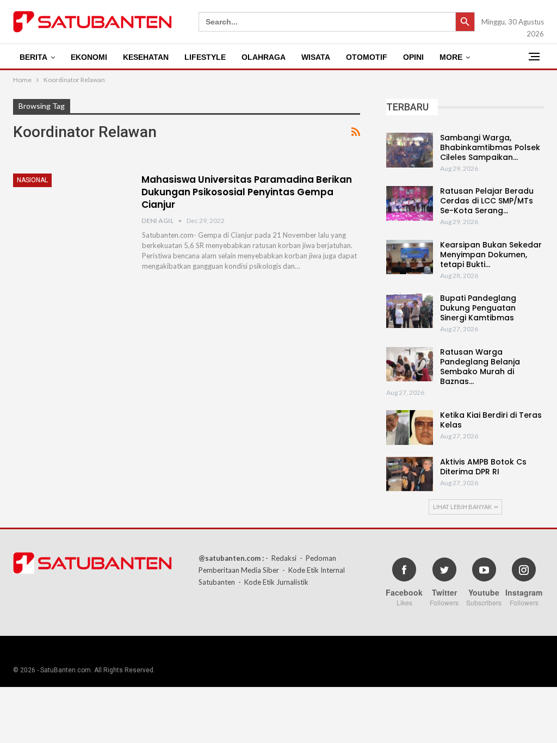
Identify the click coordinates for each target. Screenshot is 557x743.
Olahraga (264, 57)
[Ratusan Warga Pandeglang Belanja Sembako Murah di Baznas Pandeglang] (409, 364)
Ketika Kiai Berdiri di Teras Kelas (491, 420)
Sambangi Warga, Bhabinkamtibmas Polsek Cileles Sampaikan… (490, 147)
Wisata (315, 57)
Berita (33, 57)
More (451, 57)
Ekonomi (89, 57)
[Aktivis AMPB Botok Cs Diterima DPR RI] (409, 474)
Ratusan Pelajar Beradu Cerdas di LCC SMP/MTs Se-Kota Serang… (487, 200)
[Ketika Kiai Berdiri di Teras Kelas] (409, 427)
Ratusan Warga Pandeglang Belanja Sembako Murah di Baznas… (480, 366)
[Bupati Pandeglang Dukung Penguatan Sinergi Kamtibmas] (409, 310)
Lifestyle (205, 57)
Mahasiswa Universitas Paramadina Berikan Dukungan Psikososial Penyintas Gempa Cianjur (246, 192)
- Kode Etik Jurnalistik (273, 582)
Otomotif (366, 57)
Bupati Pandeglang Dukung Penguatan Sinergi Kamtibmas (478, 308)
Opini (413, 57)
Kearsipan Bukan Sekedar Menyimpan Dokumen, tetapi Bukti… (491, 254)
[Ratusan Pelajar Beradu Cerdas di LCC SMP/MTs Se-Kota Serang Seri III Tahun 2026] (409, 203)
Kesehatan (146, 57)
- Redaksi (280, 558)
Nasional (32, 180)
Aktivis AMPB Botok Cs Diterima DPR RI (483, 466)
